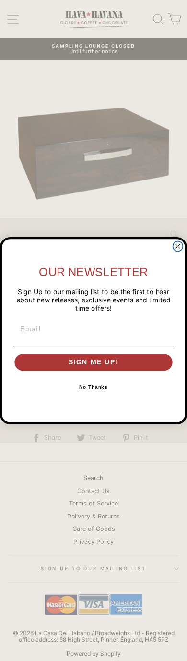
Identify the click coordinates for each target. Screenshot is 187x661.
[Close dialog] (178, 246)
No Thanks (93, 387)
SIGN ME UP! (94, 362)
